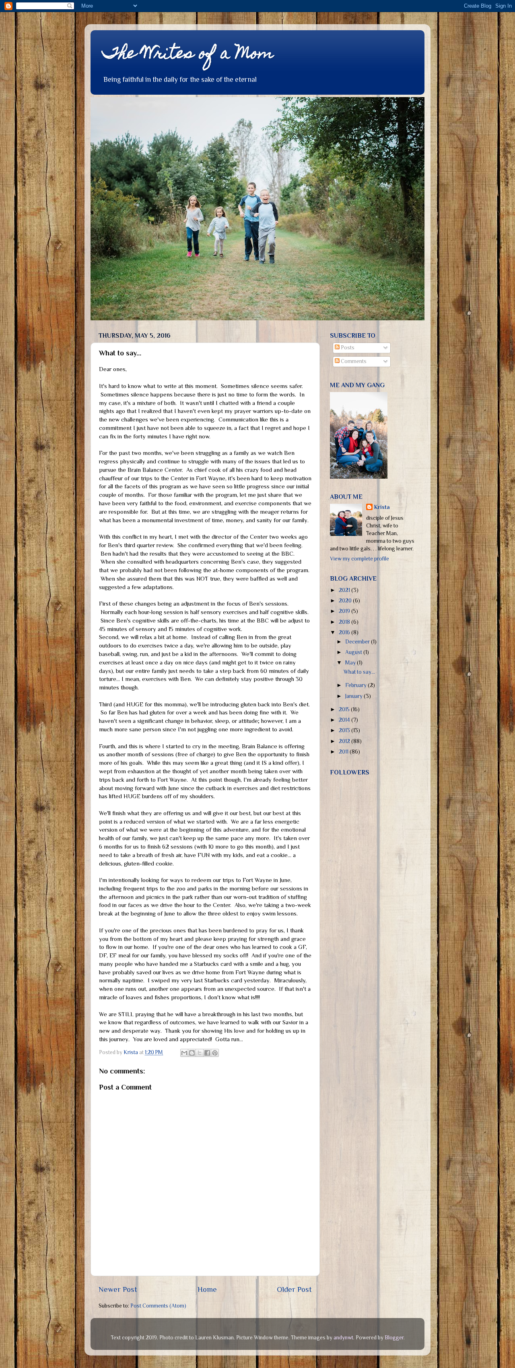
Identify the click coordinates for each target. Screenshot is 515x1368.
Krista (382, 507)
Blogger (394, 1338)
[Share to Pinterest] (215, 1053)
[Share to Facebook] (207, 1053)
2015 (345, 709)
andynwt (343, 1338)
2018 (345, 622)
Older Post (294, 1289)
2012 (345, 741)
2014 (345, 720)
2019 (345, 611)
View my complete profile (359, 559)
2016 (345, 632)
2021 (345, 590)
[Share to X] (200, 1053)
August (354, 652)
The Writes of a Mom (188, 54)
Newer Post (118, 1289)
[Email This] (184, 1053)
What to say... (359, 672)
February (356, 685)
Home (207, 1289)
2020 (346, 601)
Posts (347, 348)
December (358, 642)
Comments (353, 361)
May (351, 663)
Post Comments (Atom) (158, 1306)
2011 (344, 752)
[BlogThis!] (192, 1053)
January (354, 696)
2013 (345, 730)
